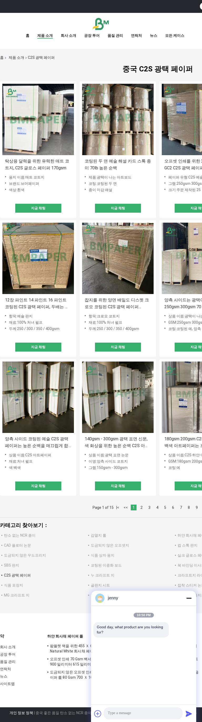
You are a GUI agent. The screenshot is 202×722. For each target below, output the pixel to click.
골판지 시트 (100, 585)
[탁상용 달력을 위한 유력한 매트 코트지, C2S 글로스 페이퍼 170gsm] (38, 119)
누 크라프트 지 (102, 575)
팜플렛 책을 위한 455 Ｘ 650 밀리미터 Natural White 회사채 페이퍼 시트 (81, 648)
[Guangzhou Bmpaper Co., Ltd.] (101, 23)
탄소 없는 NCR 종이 (20, 535)
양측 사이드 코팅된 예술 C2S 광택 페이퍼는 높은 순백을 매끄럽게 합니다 (36, 442)
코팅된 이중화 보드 (106, 565)
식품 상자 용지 (102, 555)
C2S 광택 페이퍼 (17, 575)
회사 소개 (68, 35)
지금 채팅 (38, 208)
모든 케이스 (174, 35)
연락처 (136, 35)
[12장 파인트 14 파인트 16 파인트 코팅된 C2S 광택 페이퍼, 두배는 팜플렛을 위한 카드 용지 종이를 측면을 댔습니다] (38, 258)
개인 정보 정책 (21, 713)
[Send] (189, 713)
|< (117, 507)
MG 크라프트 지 (16, 595)
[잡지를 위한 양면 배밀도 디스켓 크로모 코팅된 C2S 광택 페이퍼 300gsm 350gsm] (118, 258)
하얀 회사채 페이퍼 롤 (65, 636)
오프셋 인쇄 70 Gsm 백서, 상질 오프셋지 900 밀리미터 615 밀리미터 (83, 661)
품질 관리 (115, 35)
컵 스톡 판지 (188, 545)
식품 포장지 (13, 585)
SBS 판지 (11, 565)
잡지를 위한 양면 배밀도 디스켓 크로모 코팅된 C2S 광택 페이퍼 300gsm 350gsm (117, 303)
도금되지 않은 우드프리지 (25, 555)
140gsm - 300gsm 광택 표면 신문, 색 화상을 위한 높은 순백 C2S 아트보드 (117, 442)
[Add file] (98, 713)
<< (126, 507)
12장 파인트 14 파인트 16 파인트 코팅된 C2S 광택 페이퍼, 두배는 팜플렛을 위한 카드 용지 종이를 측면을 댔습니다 (37, 303)
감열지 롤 (98, 535)
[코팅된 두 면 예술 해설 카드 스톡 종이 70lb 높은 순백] (118, 119)
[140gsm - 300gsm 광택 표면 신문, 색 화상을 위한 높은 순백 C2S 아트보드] (118, 397)
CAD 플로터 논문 (17, 545)
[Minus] (189, 598)
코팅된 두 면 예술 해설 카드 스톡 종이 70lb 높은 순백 (118, 164)
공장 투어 (92, 35)
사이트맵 (7, 684)
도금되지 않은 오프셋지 (110, 545)
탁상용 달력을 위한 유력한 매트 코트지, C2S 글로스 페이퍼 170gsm (37, 164)
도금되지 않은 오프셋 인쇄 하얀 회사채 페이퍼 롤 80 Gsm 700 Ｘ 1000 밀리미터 (84, 674)
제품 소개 (45, 35)
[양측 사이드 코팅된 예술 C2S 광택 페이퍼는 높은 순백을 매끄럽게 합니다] (38, 397)
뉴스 (153, 35)
